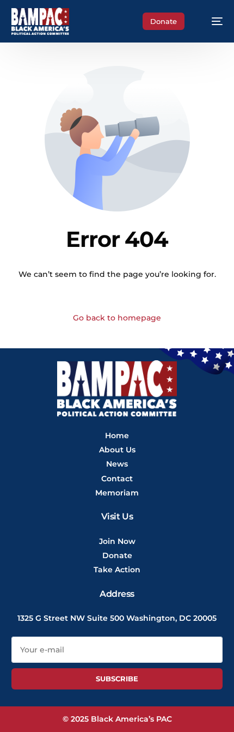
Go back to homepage (117, 318)
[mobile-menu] (212, 21)
